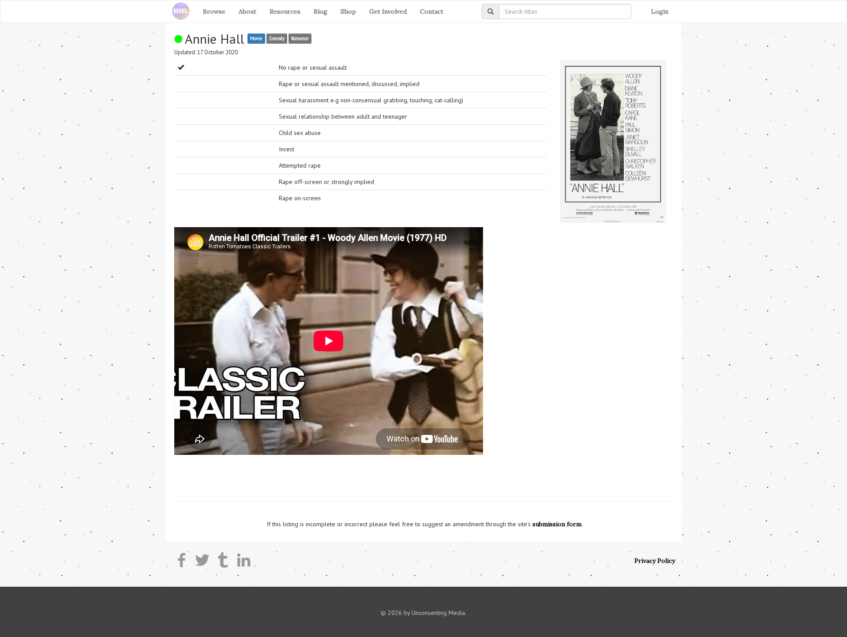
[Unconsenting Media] (177, 11)
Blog (320, 11)
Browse (214, 11)
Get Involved (388, 11)
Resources (285, 11)
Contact (431, 11)
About (247, 11)
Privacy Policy (654, 561)
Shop (348, 11)
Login (659, 11)
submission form (556, 524)
